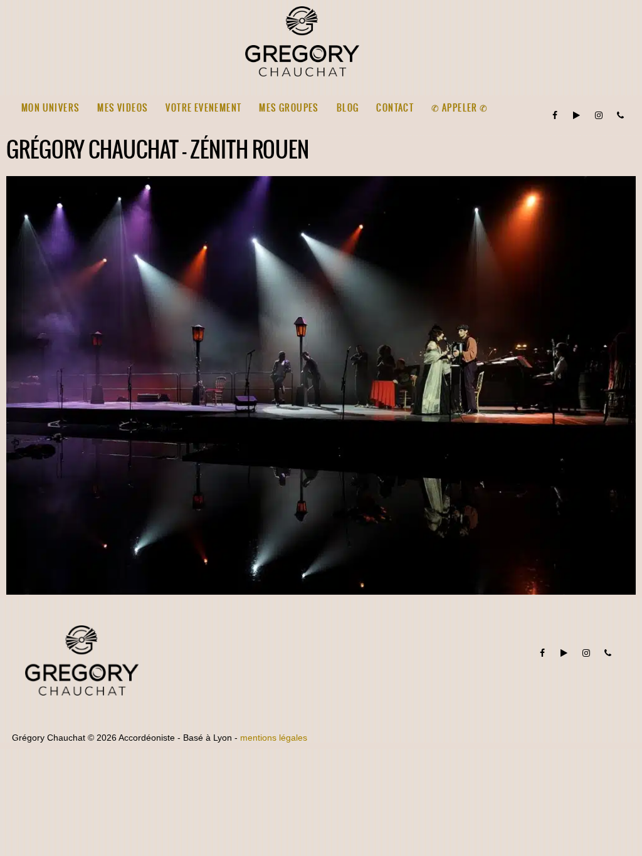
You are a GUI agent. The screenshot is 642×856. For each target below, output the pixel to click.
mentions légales (273, 738)
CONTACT (395, 108)
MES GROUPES (288, 108)
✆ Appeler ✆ (459, 108)
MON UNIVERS (50, 108)
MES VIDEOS (122, 108)
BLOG (348, 108)
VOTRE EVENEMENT (203, 108)
